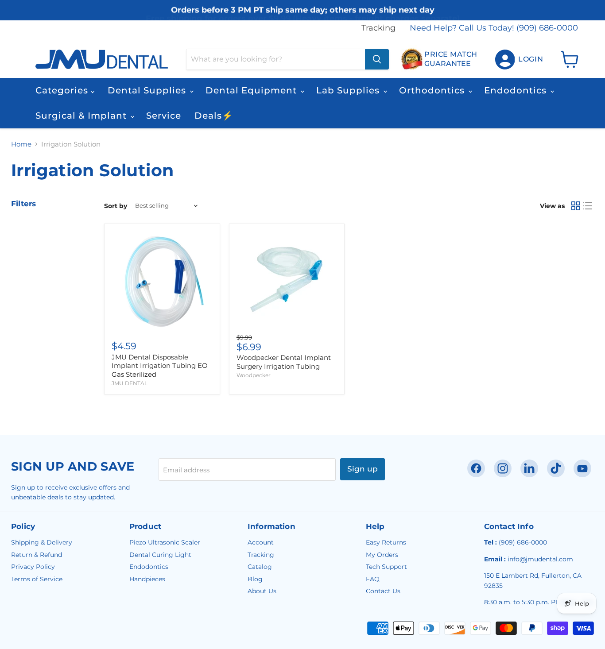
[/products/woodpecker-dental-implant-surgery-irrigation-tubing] (287, 281)
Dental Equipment (252, 90)
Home (21, 144)
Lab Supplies (349, 90)
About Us (262, 591)
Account (261, 542)
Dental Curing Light (160, 555)
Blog (255, 579)
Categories (63, 90)
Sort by (115, 205)
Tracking (378, 28)
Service (163, 115)
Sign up (362, 468)
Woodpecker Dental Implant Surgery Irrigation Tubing (284, 362)
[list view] (588, 206)
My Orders (382, 555)
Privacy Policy (33, 567)
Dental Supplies (148, 90)
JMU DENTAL (129, 383)
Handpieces (147, 579)
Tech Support (386, 567)
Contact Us (383, 591)
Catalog (260, 567)
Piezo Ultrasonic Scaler (164, 542)
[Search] (377, 59)
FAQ (373, 579)
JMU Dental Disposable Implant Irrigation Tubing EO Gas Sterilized (160, 366)
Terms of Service (36, 579)
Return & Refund (36, 555)
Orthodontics (433, 90)
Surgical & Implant (82, 115)
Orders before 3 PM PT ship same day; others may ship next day (302, 10)
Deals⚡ (213, 115)
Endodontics (516, 90)
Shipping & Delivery (41, 542)
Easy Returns (386, 542)
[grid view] (576, 206)
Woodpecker (254, 375)
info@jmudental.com (540, 559)
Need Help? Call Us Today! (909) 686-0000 (494, 28)
